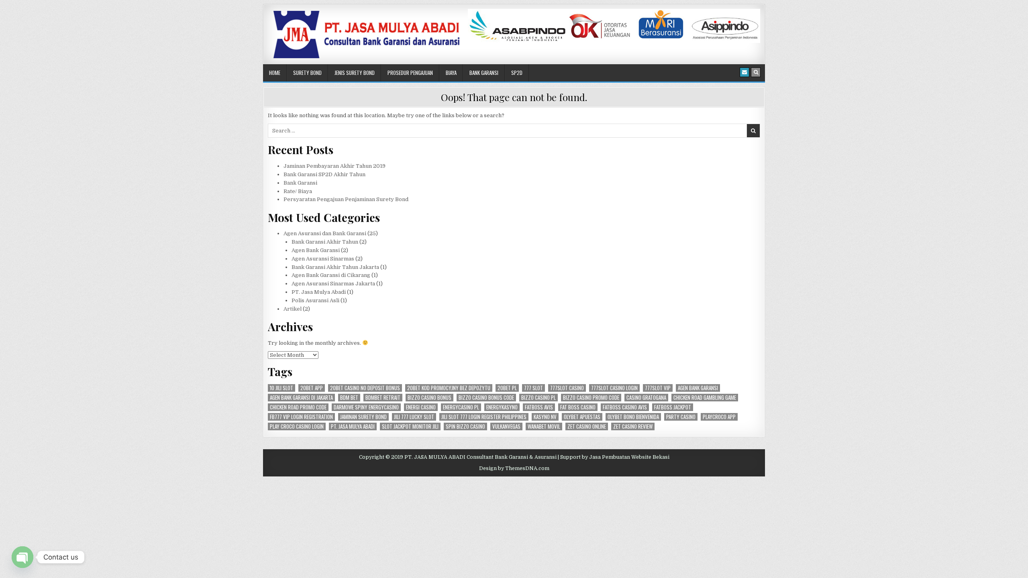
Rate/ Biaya (298, 191)
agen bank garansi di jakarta (301, 397)
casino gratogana (646, 397)
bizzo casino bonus (429, 397)
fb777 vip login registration (301, 417)
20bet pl (507, 388)
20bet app (311, 388)
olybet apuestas (582, 417)
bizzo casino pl (538, 397)
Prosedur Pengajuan (410, 73)
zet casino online (586, 426)
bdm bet (349, 397)
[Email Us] (744, 72)
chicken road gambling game (704, 397)
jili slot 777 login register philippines (483, 417)
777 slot (533, 388)
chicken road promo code (298, 407)
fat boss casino (578, 407)
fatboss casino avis (625, 407)
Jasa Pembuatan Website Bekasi (629, 457)
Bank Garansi (483, 73)
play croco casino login (297, 426)
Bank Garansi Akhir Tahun (325, 242)
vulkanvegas (506, 426)
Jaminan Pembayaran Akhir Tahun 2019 (335, 166)
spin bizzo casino (465, 426)
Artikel (293, 309)
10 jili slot (281, 388)
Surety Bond (307, 73)
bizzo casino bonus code (486, 397)
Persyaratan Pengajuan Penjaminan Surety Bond (346, 199)
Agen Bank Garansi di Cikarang (331, 275)
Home (274, 73)
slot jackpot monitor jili (410, 426)
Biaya (451, 73)
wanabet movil (544, 426)
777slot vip (658, 388)
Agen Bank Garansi (316, 250)
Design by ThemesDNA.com (514, 468)
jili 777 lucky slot (414, 417)
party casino (681, 417)
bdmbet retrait (382, 397)
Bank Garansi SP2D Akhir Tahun (324, 174)
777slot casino (567, 388)
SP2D (516, 73)
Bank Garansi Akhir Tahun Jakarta (335, 267)
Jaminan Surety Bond (363, 417)
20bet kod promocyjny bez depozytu (448, 388)
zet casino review (633, 426)
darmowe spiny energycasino (366, 407)
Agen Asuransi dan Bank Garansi (325, 233)
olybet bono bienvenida (633, 417)
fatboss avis (539, 407)
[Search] (756, 72)
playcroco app (719, 417)
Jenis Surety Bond (355, 73)
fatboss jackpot (672, 407)
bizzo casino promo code (591, 397)
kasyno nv (545, 417)
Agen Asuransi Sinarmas (323, 259)
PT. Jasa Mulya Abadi (319, 292)
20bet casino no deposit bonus (365, 388)
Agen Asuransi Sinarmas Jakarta (333, 284)
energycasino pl (461, 407)
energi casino (421, 407)
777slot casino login (614, 388)
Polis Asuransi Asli (315, 300)
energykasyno (502, 407)
